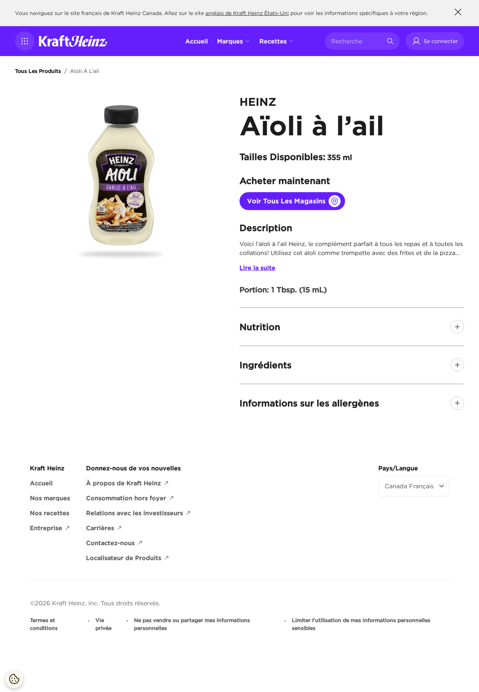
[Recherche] (390, 41)
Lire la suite (257, 267)
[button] (24, 41)
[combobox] (356, 41)
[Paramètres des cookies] (14, 679)
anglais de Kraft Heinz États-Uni (247, 13)
